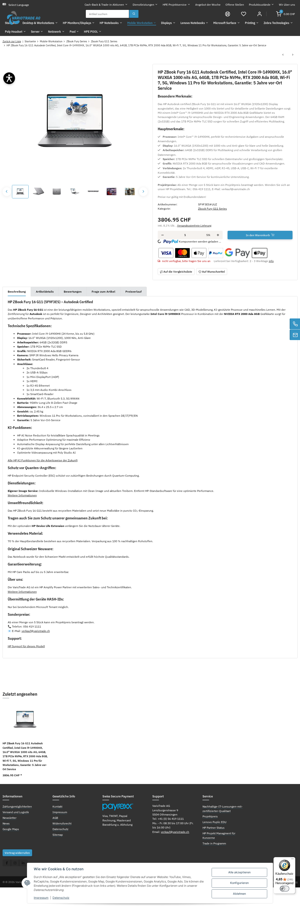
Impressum (41, 897)
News (6, 823)
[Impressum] (228, 13)
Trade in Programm (214, 843)
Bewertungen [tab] (73, 291)
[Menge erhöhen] (217, 235)
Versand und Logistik (16, 812)
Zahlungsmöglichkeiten (17, 806)
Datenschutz (60, 897)
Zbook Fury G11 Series (212, 208)
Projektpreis (210, 816)
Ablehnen (239, 893)
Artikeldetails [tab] (45, 291)
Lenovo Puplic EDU (214, 822)
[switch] (284, 888)
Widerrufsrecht (61, 823)
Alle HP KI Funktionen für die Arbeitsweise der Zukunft (43, 460)
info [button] (271, 261)
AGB (55, 818)
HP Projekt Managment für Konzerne (218, 835)
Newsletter (9, 818)
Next (143, 191)
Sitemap (57, 834)
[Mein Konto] (260, 13)
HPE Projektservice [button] (175, 4)
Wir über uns (287, 4)
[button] (244, 13)
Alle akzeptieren (239, 872)
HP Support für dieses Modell (26, 646)
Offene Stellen (234, 4)
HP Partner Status (213, 827)
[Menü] (292, 860)
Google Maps (11, 829)
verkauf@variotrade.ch (36, 631)
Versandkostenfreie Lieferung (194, 225)
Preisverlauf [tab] (133, 291)
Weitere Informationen (22, 495)
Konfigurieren (239, 883)
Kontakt (57, 806)
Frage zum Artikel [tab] (103, 291)
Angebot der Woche (208, 4)
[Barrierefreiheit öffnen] (9, 78)
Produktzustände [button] (259, 4)
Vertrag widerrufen (17, 853)
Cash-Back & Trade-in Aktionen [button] (104, 4)
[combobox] (107, 14)
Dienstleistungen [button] (143, 4)
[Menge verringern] (162, 235)
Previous (7, 191)
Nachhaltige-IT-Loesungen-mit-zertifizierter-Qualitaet (222, 808)
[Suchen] (134, 14)
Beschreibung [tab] (17, 291)
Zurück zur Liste (12, 41)
